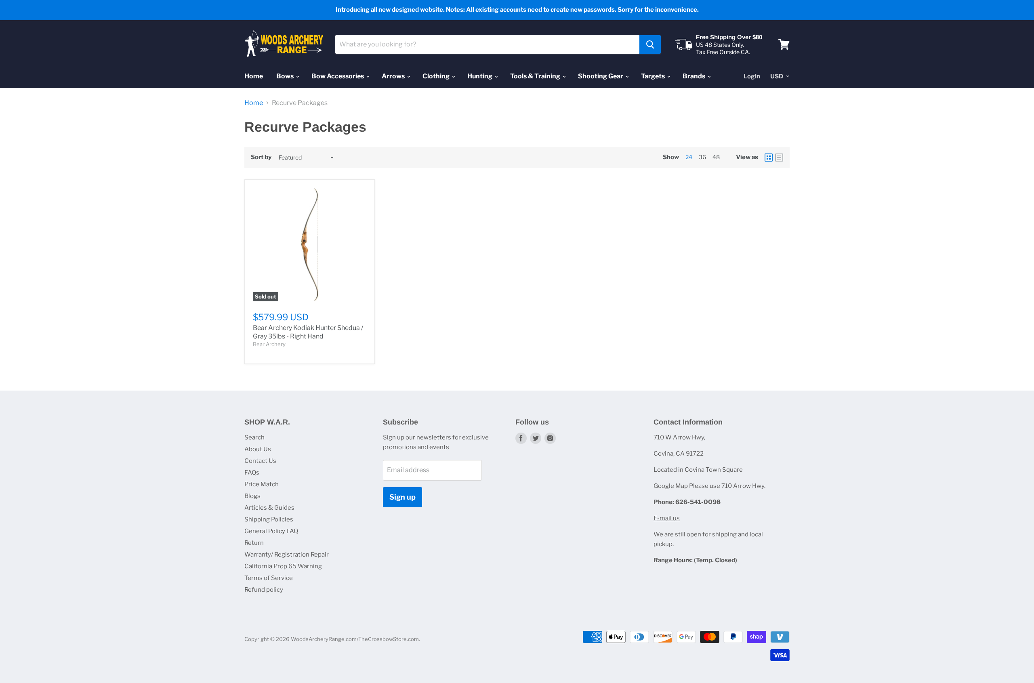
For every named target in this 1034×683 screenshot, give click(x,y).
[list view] (779, 157)
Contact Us (260, 460)
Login (752, 76)
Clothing (436, 76)
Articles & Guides (269, 507)
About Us (257, 449)
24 (688, 156)
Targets (653, 76)
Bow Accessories (338, 76)
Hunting (480, 76)
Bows (285, 76)
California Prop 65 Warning (283, 566)
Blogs (252, 496)
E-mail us (667, 518)
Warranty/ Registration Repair (286, 554)
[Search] (650, 44)
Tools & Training (535, 76)
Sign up (402, 497)
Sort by (261, 157)
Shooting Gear (601, 76)
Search (254, 437)
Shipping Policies (268, 519)
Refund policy (263, 589)
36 (702, 156)
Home (253, 76)
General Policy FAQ (271, 531)
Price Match (261, 484)
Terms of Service (268, 578)
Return (254, 542)
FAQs (251, 472)
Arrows (394, 76)
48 (716, 156)
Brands (694, 76)
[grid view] (769, 157)
